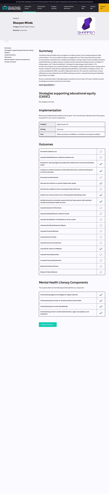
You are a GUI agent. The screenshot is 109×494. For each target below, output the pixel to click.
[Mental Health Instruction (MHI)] (11, 7)
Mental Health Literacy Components (17, 59)
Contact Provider (10, 62)
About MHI (83, 7)
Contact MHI (92, 7)
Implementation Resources (69, 7)
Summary (7, 48)
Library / (16, 18)
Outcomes (7, 57)
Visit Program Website (46, 85)
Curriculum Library (28, 7)
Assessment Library (41, 7)
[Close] (107, 1)
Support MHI (102, 7)
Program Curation (53, 7)
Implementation (10, 55)
